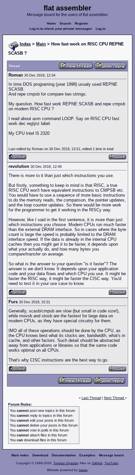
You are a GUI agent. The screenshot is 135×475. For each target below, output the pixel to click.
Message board (111, 455)
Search (65, 23)
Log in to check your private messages (60, 28)
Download (40, 455)
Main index (20, 455)
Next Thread (114, 398)
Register (81, 23)
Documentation (64, 455)
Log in (101, 28)
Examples (87, 455)
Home (51, 23)
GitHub (97, 463)
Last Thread (91, 398)
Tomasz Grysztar (65, 463)
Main (41, 44)
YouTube (111, 463)
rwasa (83, 470)
